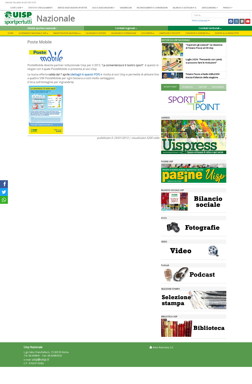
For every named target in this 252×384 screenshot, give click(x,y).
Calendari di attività (96, 33)
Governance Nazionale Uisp (32, 33)
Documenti (146, 33)
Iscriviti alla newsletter (227, 33)
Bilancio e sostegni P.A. (185, 7)
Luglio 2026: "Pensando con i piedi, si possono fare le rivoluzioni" (204, 61)
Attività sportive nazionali (41, 28)
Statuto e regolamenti (40, 7)
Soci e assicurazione (102, 7)
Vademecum (126, 7)
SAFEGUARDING (209, 7)
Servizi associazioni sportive (72, 7)
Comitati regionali (125, 28)
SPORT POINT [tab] (170, 86)
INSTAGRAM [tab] (218, 86)
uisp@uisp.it (40, 359)
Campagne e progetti (169, 33)
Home (10, 33)
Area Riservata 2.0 (162, 347)
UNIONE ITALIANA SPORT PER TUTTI (20, 2)
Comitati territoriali (209, 28)
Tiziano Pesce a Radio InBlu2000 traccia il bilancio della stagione (203, 75)
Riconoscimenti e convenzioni (152, 7)
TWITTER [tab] (202, 86)
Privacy (227, 7)
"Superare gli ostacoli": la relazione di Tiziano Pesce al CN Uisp (204, 46)
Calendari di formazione (123, 33)
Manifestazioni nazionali (66, 33)
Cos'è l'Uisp (15, 7)
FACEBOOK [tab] (187, 86)
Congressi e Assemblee (196, 33)
